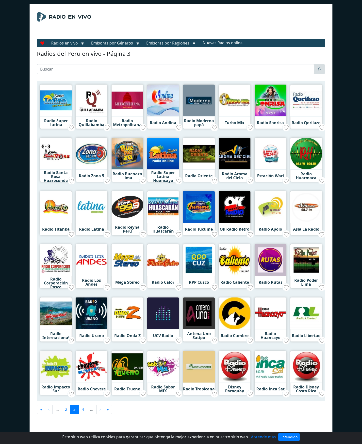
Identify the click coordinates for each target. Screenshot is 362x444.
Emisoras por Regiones (167, 43)
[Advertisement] (226, 24)
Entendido (288, 437)
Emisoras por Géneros (112, 43)
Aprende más (263, 437)
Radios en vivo (64, 43)
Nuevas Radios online (223, 42)
